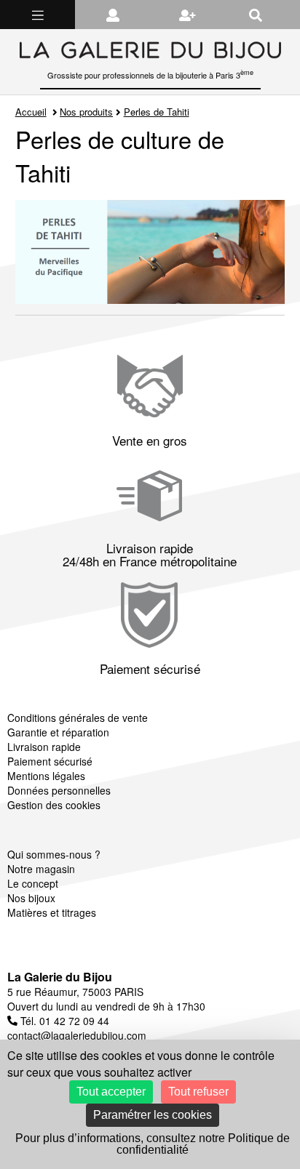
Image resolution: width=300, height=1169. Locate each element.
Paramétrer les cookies (152, 1115)
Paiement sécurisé (49, 761)
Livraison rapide (44, 746)
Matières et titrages (51, 912)
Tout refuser (198, 1091)
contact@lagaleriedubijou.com (76, 1035)
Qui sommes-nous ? (53, 854)
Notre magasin (41, 868)
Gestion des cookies (53, 805)
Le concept (32, 883)
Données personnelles (59, 790)
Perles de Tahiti (156, 111)
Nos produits (86, 111)
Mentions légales (46, 775)
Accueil (31, 111)
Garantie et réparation (58, 732)
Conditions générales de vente (77, 717)
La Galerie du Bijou (59, 976)
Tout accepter (111, 1091)
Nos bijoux (31, 898)
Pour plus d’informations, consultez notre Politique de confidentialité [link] (152, 1144)
